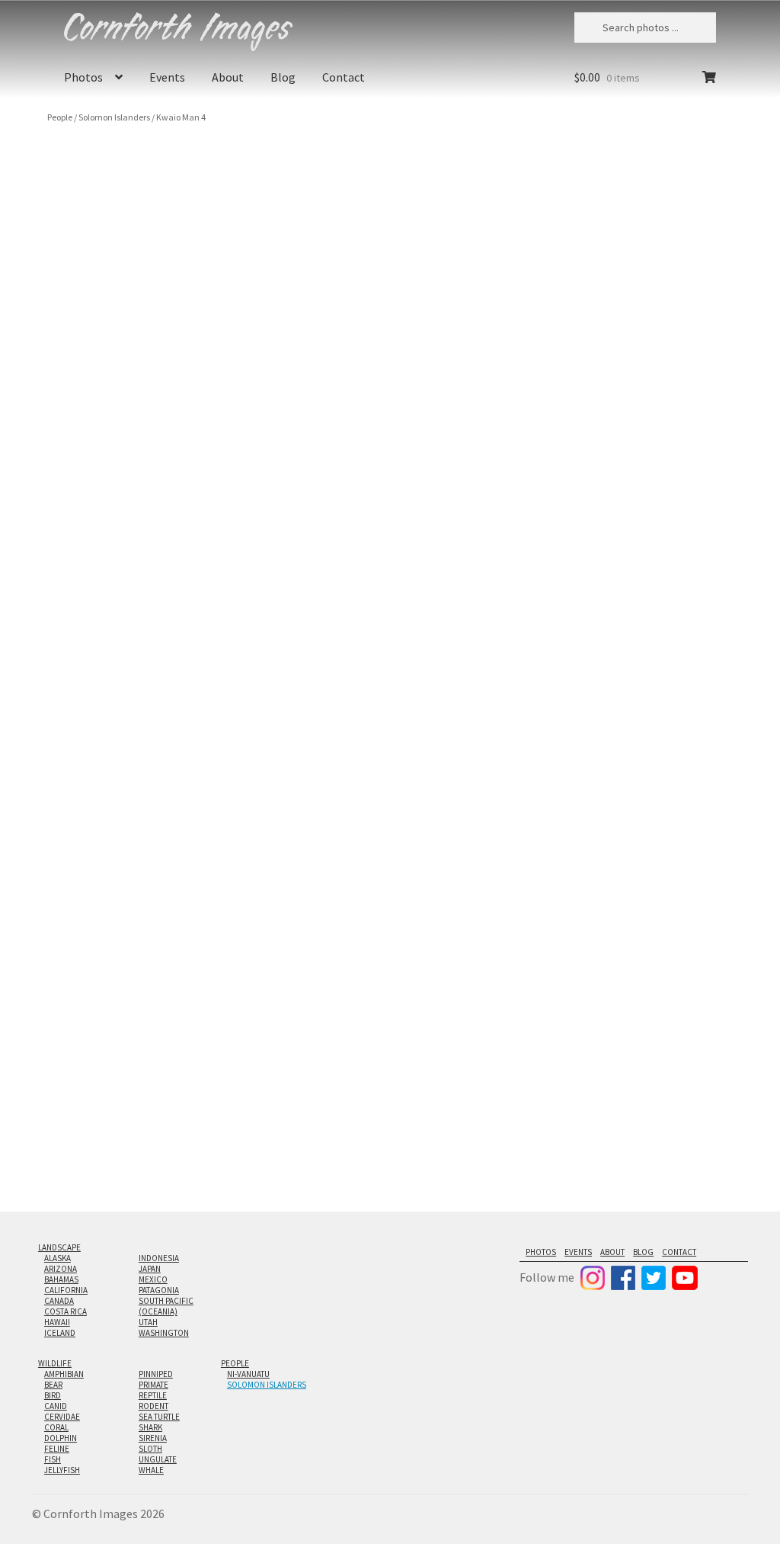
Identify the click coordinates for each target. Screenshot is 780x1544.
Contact (343, 77)
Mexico (153, 1279)
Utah (148, 1322)
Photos (83, 77)
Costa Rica (65, 1311)
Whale (151, 1470)
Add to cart (629, 327)
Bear (53, 1384)
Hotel (608, 393)
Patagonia (159, 1290)
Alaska (57, 1258)
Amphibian (64, 1374)
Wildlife (55, 1363)
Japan (150, 1268)
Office (578, 393)
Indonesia (159, 1258)
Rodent (153, 1406)
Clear (675, 292)
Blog (283, 77)
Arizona (60, 1268)
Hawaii (57, 1322)
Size (543, 234)
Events (167, 77)
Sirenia (153, 1438)
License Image (582, 449)
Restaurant (650, 393)
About (228, 77)
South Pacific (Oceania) (166, 1306)
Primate (153, 1384)
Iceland (59, 1332)
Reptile (153, 1395)
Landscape (59, 1247)
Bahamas (61, 1279)
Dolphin (60, 1438)
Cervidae (62, 1416)
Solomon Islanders (114, 117)
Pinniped (156, 1374)
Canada (59, 1300)
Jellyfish (62, 1470)
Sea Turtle (159, 1416)
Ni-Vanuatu (248, 1374)
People (59, 117)
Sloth (150, 1448)
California (66, 1290)
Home (546, 393)
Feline (56, 1448)
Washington (164, 1332)
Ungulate (158, 1459)
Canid (55, 1406)
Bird (52, 1395)
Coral (56, 1427)
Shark (150, 1427)
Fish (52, 1459)
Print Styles (559, 274)
